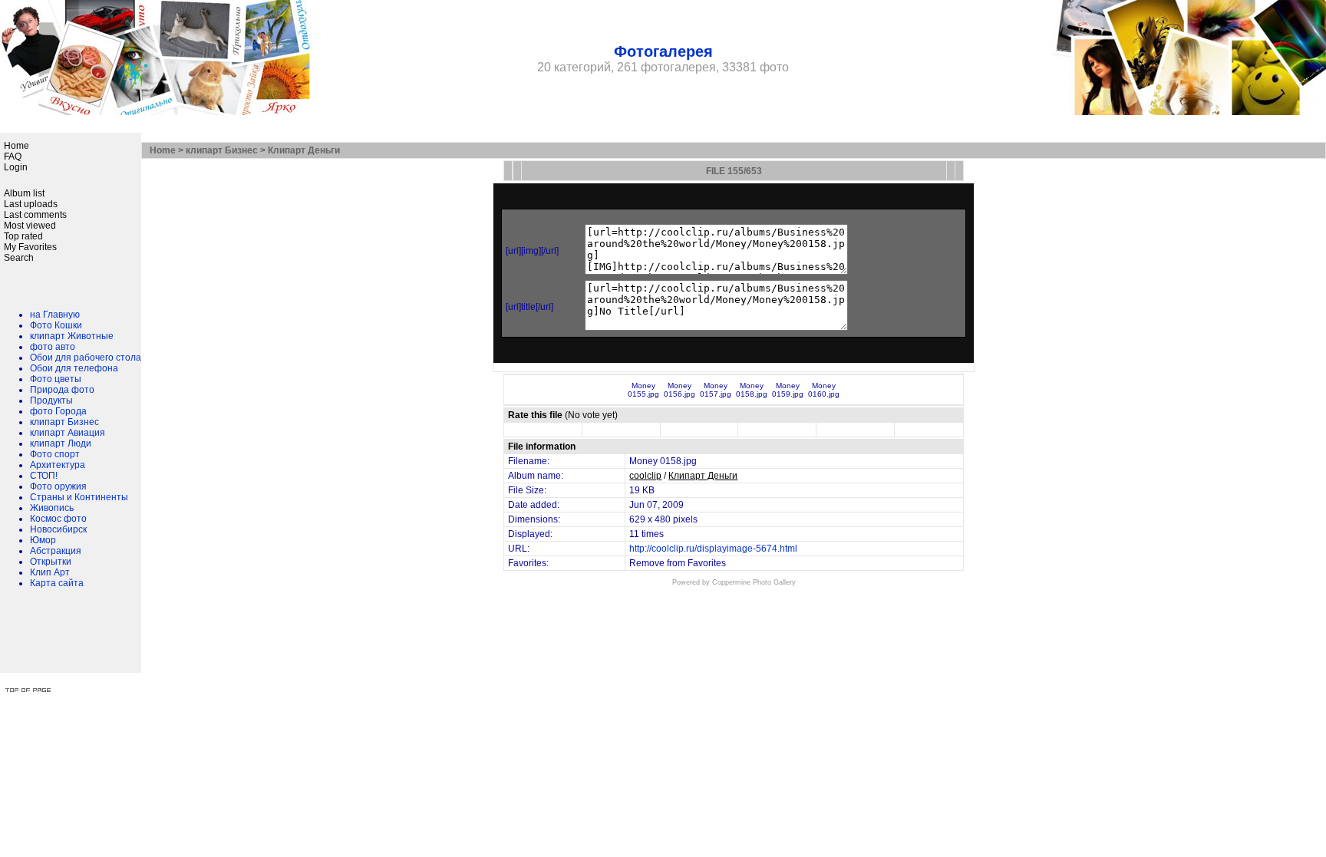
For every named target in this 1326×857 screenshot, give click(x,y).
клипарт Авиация (67, 432)
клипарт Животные (72, 336)
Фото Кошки (56, 325)
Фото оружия (58, 486)
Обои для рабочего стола (85, 357)
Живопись (52, 508)
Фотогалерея (663, 51)
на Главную (55, 314)
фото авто (52, 346)
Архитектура (57, 465)
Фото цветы (55, 379)
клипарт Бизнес (64, 422)
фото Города (58, 411)
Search (19, 257)
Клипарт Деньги (304, 150)
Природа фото (62, 389)
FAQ (12, 156)
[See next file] (959, 170)
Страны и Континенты (79, 497)
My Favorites (30, 247)
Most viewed (30, 225)
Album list (24, 193)
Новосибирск (58, 529)
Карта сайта (57, 583)
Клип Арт (50, 572)
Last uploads (31, 204)
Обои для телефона (74, 368)
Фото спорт (55, 454)
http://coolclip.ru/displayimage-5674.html (713, 548)
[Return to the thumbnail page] (508, 170)
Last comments (35, 214)
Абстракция (55, 551)
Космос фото (58, 518)
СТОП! (44, 475)
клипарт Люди (60, 443)
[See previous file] (951, 170)
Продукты (51, 400)
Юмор (43, 540)
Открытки (50, 561)
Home (16, 145)
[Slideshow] (517, 170)
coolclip (645, 475)
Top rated (23, 236)
